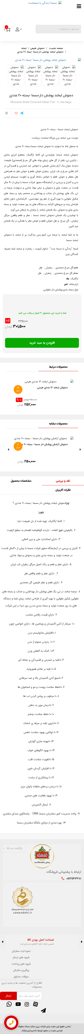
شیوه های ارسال (21, 957)
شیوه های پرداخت (21, 964)
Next (2, 942)
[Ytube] (18, 1004)
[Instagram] (27, 1004)
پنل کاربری (19, 30)
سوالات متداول (21, 977)
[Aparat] (35, 1004)
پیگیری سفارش (21, 970)
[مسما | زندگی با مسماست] (32, 11)
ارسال (8, 996)
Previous (81, 942)
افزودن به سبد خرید (42, 342)
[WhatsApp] (9, 1004)
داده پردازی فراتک (29, 1030)
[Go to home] (56, 48)
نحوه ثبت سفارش (21, 951)
